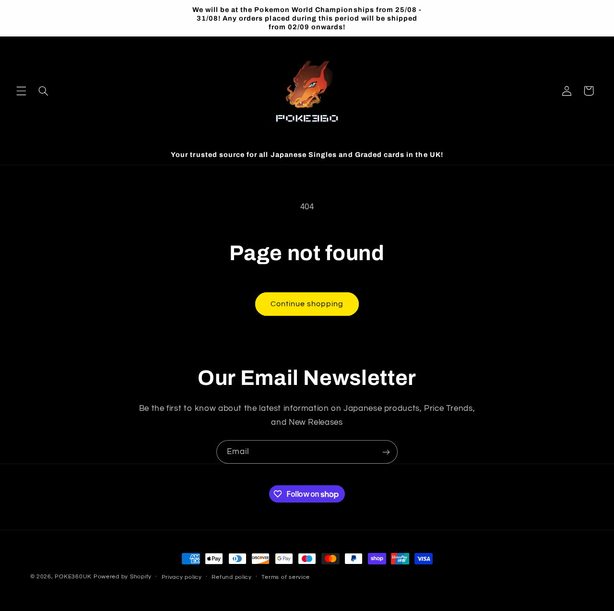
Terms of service (285, 577)
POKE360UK (73, 576)
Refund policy (232, 577)
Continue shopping (307, 304)
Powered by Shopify (123, 576)
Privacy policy (182, 577)
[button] (21, 91)
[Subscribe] (386, 452)
